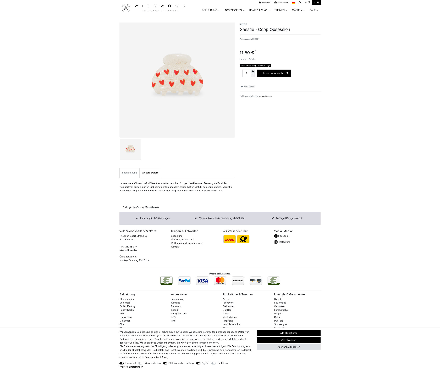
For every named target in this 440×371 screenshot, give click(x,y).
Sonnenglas (280, 324)
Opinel (277, 317)
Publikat (278, 320)
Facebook (283, 235)
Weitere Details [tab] (150, 172)
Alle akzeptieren (289, 332)
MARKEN (297, 10)
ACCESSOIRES (233, 10)
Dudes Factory (127, 306)
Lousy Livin (125, 317)
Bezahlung (177, 235)
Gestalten (279, 306)
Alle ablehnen (288, 340)
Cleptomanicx (126, 299)
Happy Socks (126, 309)
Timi (173, 320)
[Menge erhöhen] (253, 71)
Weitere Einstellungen (131, 366)
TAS (173, 317)
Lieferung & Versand (182, 239)
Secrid (174, 309)
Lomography (281, 309)
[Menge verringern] (253, 75)
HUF (121, 313)
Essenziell (130, 363)
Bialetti (277, 299)
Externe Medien (152, 363)
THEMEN (279, 10)
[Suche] (300, 2)
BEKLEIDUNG (209, 10)
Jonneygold (177, 299)
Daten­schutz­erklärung (156, 357)
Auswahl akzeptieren (289, 346)
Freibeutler (228, 306)
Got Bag (227, 309)
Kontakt (175, 246)
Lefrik (226, 313)
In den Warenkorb (273, 73)
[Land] (293, 2)
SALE (313, 10)
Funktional (222, 363)
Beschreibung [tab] (129, 172)
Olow (122, 324)
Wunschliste (249, 87)
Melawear (124, 320)
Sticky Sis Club (179, 313)
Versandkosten (265, 96)
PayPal (205, 363)
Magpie (278, 313)
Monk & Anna (230, 317)
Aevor (226, 299)
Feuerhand (280, 302)
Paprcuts (176, 306)
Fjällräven (228, 302)
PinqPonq (228, 320)
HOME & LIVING (258, 10)
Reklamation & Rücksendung (186, 243)
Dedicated (124, 302)
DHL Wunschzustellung (181, 363)
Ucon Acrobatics (231, 324)
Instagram (284, 241)
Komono (175, 302)
